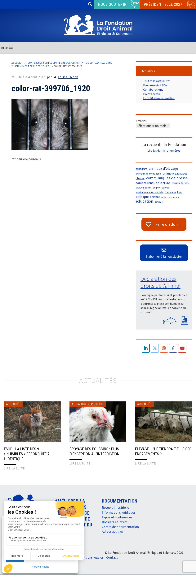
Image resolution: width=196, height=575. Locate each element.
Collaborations (153, 89)
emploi (156, 187)
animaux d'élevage (163, 168)
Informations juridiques (119, 512)
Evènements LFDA (155, 85)
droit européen (143, 187)
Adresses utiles (112, 531)
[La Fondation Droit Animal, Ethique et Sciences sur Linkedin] (146, 348)
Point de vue (95, 404)
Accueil (16, 62)
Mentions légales (40, 566)
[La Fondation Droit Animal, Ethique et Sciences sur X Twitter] (155, 348)
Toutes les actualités (157, 81)
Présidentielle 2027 (163, 4)
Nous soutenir (112, 4)
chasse (140, 178)
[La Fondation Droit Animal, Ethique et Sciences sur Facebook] (173, 348)
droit (185, 182)
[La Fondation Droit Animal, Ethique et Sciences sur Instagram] (164, 348)
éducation (144, 201)
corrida (176, 183)
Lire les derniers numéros (163, 150)
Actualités (13, 404)
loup (179, 192)
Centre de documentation (120, 527)
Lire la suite (14, 468)
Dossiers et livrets (114, 522)
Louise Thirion (68, 77)
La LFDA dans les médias (159, 98)
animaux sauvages (175, 173)
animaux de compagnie (149, 173)
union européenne (170, 197)
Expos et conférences (117, 517)
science (155, 197)
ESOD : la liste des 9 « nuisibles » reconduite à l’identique (27, 454)
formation (170, 192)
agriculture (141, 169)
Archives (141, 121)
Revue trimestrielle (115, 507)
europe (165, 187)
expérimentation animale (149, 192)
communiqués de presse (167, 178)
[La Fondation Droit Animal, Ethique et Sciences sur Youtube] (182, 348)
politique (142, 197)
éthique (159, 201)
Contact (112, 557)
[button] (4, 48)
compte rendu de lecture (153, 183)
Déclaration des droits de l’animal (160, 282)
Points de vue (152, 94)
